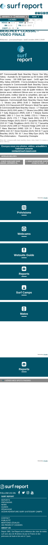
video (33, 140)
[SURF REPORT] (14, 488)
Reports (24, 273)
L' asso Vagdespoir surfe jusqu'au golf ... (37, 162)
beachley (23, 140)
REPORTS (5, 500)
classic (29, 140)
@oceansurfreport (15, 40)
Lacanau (12, 20)
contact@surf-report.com (24, 151)
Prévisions (6, 502)
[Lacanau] (17, 28)
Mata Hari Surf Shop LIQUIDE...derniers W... (10, 162)
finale (37, 140)
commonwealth (11, 140)
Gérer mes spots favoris (18, 380)
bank (18, 140)
